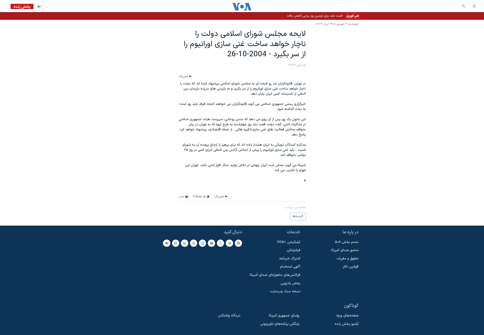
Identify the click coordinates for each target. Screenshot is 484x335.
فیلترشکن (293, 250)
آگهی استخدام (290, 266)
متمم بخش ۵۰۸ (346, 241)
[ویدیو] (39, 6)
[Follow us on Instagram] (202, 243)
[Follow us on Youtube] (211, 243)
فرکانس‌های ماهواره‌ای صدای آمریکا (275, 275)
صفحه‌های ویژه (347, 315)
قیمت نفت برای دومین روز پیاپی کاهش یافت (315, 16)
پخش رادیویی (290, 283)
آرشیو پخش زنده (346, 323)
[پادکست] (175, 243)
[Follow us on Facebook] (238, 243)
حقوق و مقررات (347, 258)
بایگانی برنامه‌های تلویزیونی (279, 323)
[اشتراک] (166, 243)
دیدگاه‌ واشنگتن (229, 315)
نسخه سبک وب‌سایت (285, 291)
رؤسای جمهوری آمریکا (284, 315)
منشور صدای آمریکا (344, 250)
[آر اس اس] (184, 243)
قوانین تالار (350, 266)
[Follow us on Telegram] (229, 243)
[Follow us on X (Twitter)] (220, 243)
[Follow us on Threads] (193, 243)
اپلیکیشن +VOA (288, 241)
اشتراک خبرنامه (289, 258)
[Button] (185, 76)
